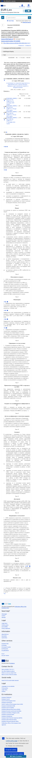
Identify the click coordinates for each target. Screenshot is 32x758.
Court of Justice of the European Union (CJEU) (12, 704)
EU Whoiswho (5, 648)
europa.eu (12, 663)
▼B (4, 170)
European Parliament (6, 697)
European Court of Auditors (8, 707)
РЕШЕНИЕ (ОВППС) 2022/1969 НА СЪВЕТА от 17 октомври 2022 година (11, 120)
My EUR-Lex (22, 6)
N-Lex (3, 653)
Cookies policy (5, 625)
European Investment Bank (8, 714)
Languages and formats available (12, 48)
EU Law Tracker (5, 655)
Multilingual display (8, 51)
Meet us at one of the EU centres (9, 674)
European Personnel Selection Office (10, 721)
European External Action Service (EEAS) (11, 709)
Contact (3, 615)
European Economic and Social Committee (11, 711)
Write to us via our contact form (9, 672)
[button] (16, 756)
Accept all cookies (11, 749)
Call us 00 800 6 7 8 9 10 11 (8, 669)
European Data (5, 643)
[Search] (29, 17)
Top (4, 593)
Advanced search (27, 22)
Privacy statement (6, 628)
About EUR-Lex (5, 634)
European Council (6, 699)
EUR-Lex (6, 9)
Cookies (3, 691)
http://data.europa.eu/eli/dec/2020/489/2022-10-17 (16, 43)
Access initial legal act (7, 39)
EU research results (6, 647)
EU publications (5, 650)
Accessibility (5, 626)
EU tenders (4, 645)
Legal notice (4, 623)
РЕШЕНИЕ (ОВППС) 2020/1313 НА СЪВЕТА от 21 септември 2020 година (11, 101)
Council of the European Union (9, 700)
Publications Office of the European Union (11, 723)
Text (4, 55)
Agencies (4, 724)
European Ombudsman (7, 716)
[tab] (16, 48)
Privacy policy (5, 688)
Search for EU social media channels (10, 680)
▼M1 (5, 301)
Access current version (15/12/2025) (10, 41)
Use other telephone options (8, 671)
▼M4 (5, 319)
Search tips (11, 20)
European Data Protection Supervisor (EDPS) (12, 718)
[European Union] (5, 661)
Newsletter (4, 636)
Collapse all (28, 45)
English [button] (28, 6)
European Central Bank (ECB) (8, 706)
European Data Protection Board (9, 719)
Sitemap (3, 617)
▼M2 (5, 310)
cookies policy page (11, 741)
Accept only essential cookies (14, 754)
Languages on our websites (8, 686)
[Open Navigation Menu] (2, 17)
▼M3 (5, 146)
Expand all (21, 45)
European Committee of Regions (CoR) (10, 712)
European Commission (7, 702)
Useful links (4, 637)
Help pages (4, 614)
